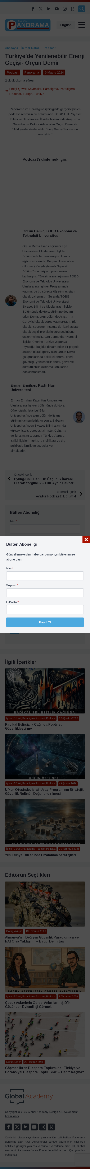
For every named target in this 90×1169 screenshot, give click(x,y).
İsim (9, 568)
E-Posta (12, 602)
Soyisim (12, 585)
